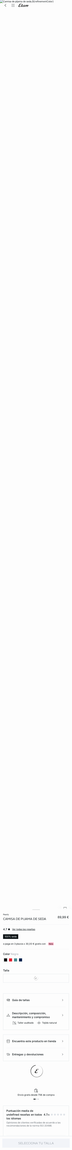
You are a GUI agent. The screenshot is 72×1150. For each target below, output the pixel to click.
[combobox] (36, 978)
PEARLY (6, 914)
